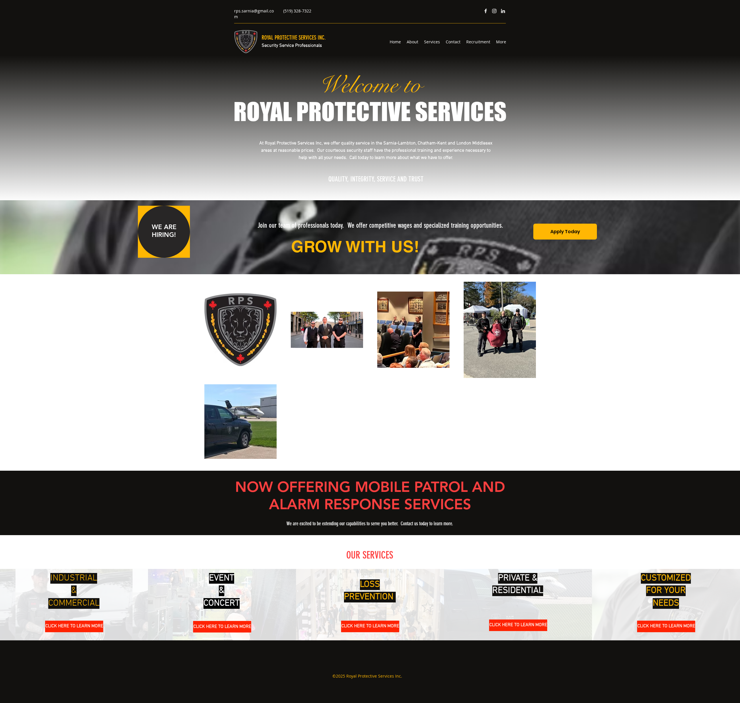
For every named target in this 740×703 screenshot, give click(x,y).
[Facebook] (486, 11)
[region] (164, 232)
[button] (74, 626)
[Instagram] (494, 11)
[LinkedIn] (503, 11)
